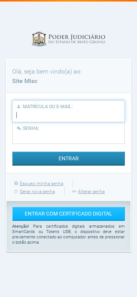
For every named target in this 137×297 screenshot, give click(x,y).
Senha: (31, 128)
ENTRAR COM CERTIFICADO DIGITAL (68, 214)
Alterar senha (91, 191)
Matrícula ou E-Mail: (48, 106)
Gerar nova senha (37, 191)
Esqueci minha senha (41, 183)
